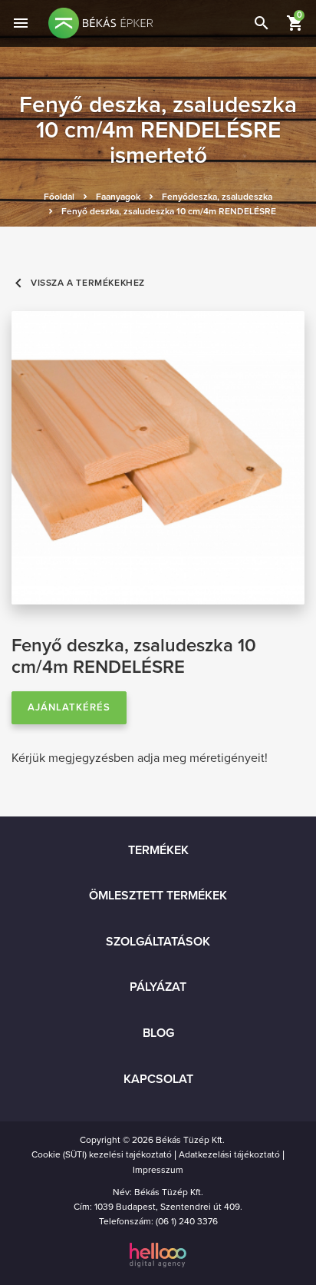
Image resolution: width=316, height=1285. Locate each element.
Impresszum (158, 1169)
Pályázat (158, 987)
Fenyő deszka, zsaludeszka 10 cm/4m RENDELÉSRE (168, 211)
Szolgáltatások (158, 941)
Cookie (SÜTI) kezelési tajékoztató (101, 1154)
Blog (158, 1033)
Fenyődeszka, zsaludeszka (217, 196)
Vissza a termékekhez (78, 283)
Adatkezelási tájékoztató (229, 1154)
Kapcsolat (158, 1079)
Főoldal (59, 196)
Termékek (158, 850)
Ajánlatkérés (69, 707)
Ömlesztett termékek (158, 895)
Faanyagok (118, 196)
